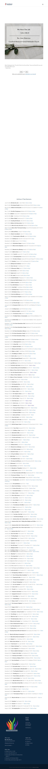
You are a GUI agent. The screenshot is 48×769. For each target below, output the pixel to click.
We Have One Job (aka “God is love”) (13, 109)
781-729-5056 (28, 725)
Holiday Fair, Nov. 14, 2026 (10, 751)
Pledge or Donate (29, 743)
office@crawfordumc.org (9, 743)
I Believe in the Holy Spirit (11, 138)
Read (26, 71)
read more (8, 115)
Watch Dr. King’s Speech (31, 479)
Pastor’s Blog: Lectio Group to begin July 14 (13, 759)
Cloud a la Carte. (35, 767)
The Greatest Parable (10, 123)
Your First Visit (29, 739)
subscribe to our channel (30, 74)
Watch (21, 71)
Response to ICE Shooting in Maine (12, 758)
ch (30, 488)
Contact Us (28, 741)
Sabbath (7, 168)
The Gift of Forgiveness (10, 152)
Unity (7, 182)
